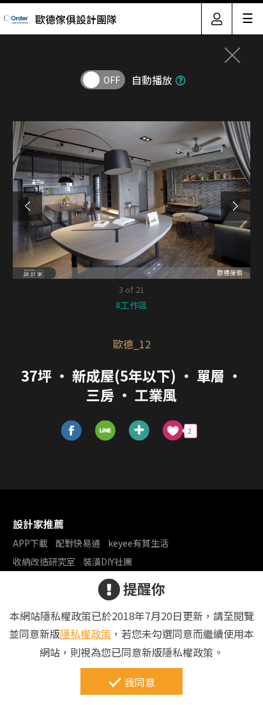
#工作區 (131, 305)
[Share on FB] (71, 431)
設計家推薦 (38, 523)
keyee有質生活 (138, 543)
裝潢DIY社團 (107, 561)
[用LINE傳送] (105, 431)
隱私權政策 (85, 633)
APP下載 (30, 543)
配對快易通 (78, 543)
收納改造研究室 (44, 561)
